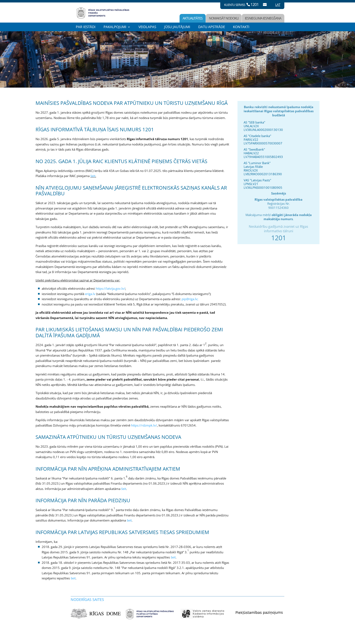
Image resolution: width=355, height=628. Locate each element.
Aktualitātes (193, 18)
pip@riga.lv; (190, 299)
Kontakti (241, 26)
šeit (92, 176)
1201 (254, 4)
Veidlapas (147, 26)
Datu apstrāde (211, 26)
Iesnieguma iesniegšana (263, 18)
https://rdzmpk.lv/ (144, 425)
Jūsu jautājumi (177, 26)
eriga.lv (90, 294)
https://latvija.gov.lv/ (110, 288)
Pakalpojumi (115, 26)
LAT (277, 4)
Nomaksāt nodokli (224, 18)
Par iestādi (86, 26)
